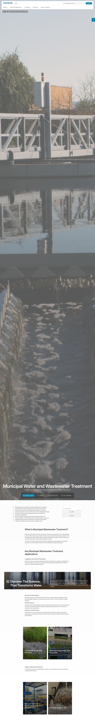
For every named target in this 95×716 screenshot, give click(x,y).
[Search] (64, 3)
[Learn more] (43, 656)
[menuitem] (5, 7)
